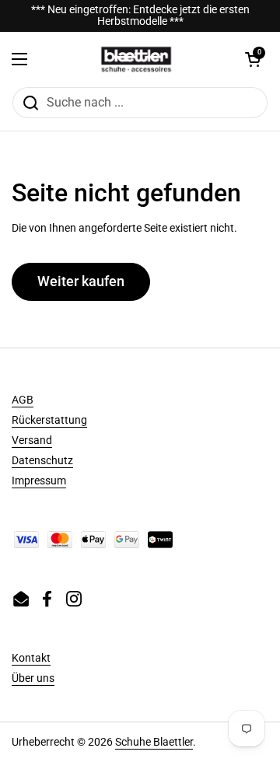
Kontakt (31, 658)
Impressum (39, 480)
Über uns (33, 678)
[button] (252, 59)
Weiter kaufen (80, 281)
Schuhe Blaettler (154, 742)
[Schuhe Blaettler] (136, 59)
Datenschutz (42, 460)
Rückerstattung (49, 420)
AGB (22, 399)
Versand (32, 440)
